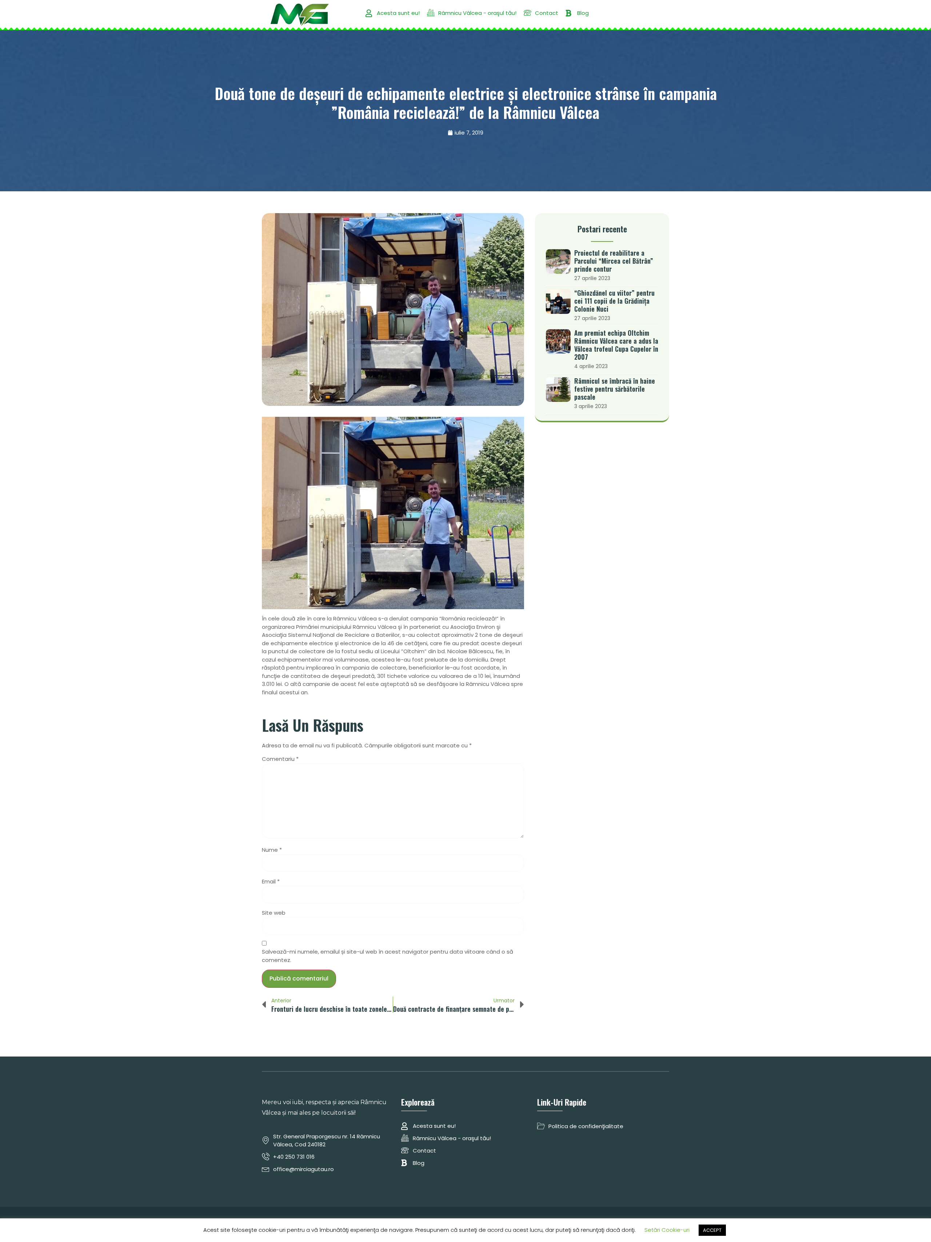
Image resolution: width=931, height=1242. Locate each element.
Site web (273, 912)
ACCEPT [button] (712, 1230)
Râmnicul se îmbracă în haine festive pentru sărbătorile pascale (614, 389)
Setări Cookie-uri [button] (667, 1230)
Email (271, 881)
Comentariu (280, 759)
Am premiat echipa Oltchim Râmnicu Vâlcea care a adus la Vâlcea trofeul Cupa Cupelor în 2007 (616, 345)
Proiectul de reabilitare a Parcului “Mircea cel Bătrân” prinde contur (613, 260)
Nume (272, 850)
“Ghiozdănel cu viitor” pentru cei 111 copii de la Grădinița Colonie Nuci (614, 301)
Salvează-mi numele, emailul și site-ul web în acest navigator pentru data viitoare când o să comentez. (387, 956)
